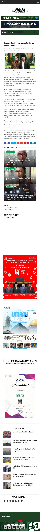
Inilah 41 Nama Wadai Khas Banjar (23, 432)
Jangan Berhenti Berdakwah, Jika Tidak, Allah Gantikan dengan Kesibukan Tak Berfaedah (19, 196)
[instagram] (38, 2)
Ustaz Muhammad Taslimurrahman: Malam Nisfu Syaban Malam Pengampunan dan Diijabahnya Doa (19, 160)
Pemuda (10, 50)
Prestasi (15, 50)
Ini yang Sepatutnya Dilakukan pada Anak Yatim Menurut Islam (20, 179)
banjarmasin (9, 186)
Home (4, 32)
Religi (19, 50)
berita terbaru (30, 48)
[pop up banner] (20, 530)
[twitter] (35, 2)
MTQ (5, 50)
